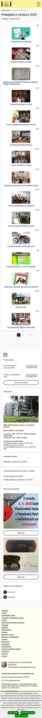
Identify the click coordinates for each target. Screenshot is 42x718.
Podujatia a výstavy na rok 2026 (15, 462)
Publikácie (5, 651)
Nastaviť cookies (21, 716)
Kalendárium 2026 (8, 615)
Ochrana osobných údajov (11, 649)
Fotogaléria (5, 644)
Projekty (4, 632)
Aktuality (4, 627)
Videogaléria (6, 647)
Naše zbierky (6, 630)
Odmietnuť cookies (27, 712)
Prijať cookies (13, 712)
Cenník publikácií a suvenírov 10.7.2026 (18, 480)
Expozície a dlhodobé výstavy (12, 618)
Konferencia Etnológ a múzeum (13, 623)
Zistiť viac (21, 533)
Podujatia (4, 625)
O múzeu (4, 611)
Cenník (4, 613)
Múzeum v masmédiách (10, 637)
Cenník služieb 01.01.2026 (13, 476)
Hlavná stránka (5, 10)
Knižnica (4, 654)
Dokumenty (5, 642)
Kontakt (4, 656)
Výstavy (4, 620)
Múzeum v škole (7, 635)
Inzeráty (4, 639)
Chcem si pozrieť (21, 383)
